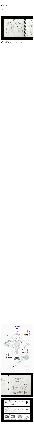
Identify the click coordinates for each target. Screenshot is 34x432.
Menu (2, 9)
